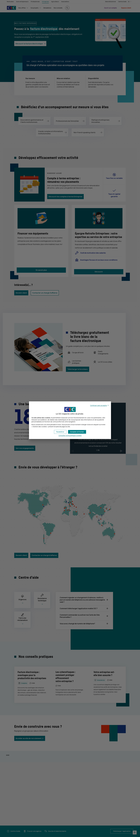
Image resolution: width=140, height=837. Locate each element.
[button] (77, 432)
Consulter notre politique (70, 435)
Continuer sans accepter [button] (98, 405)
